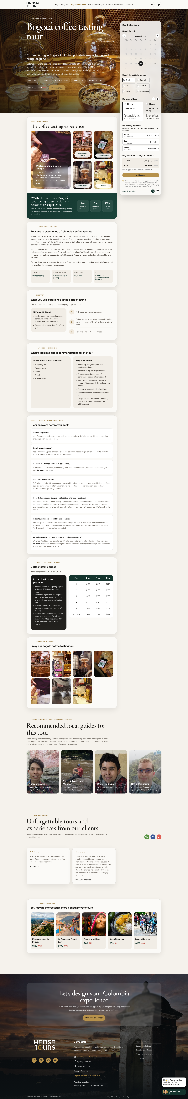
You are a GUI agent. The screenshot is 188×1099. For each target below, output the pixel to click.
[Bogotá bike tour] (145, 924)
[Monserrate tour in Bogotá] (42, 924)
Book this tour (57, 88)
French (128, 86)
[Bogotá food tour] (120, 924)
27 (141, 63)
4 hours (152, 104)
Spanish (143, 80)
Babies (127, 148)
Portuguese (144, 91)
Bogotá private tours (78, 4)
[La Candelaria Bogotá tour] (68, 924)
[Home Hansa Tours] (33, 4)
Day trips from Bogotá (96, 4)
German (143, 86)
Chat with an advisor (94, 1018)
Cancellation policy (129, 191)
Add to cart (140, 175)
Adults (128, 135)
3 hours (130, 104)
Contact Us (129, 4)
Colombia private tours (114, 4)
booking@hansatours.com (87, 1057)
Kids (128, 142)
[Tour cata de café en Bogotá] (40, 664)
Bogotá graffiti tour (92, 939)
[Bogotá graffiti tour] (94, 924)
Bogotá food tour (117, 939)
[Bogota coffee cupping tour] (61, 664)
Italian (128, 91)
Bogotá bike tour (142, 939)
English (128, 80)
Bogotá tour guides (62, 4)
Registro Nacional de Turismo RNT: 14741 (89, 1076)
